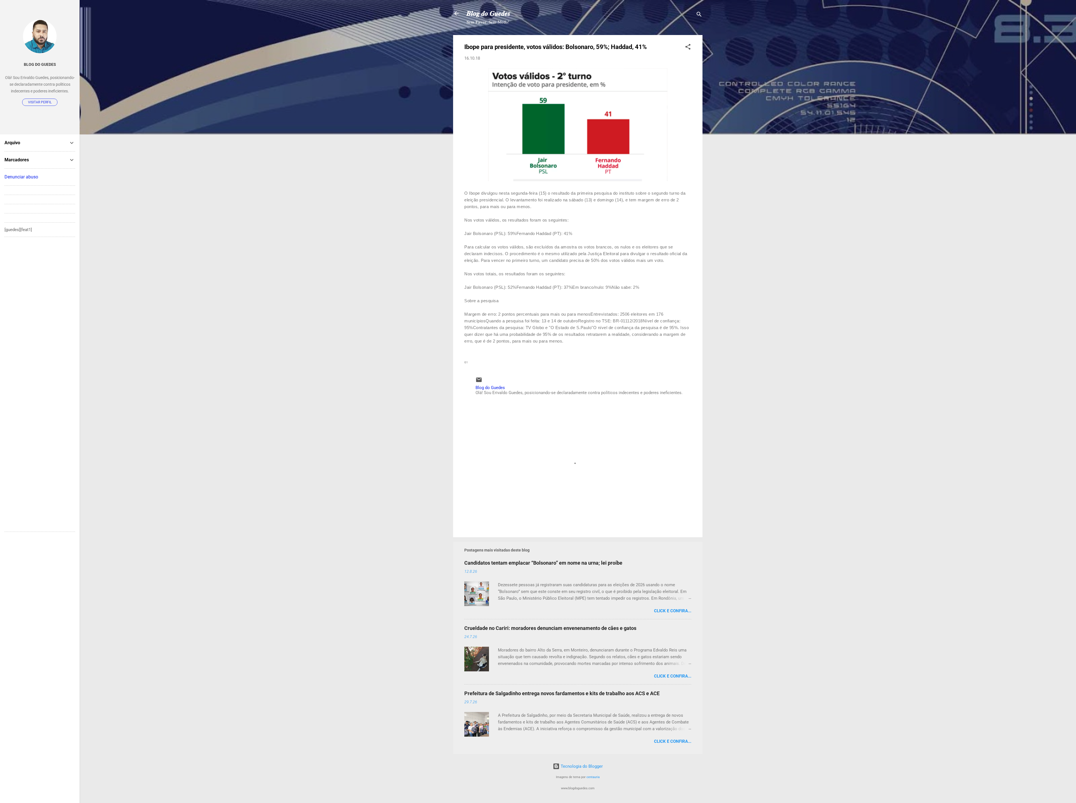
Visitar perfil (40, 102)
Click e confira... (672, 610)
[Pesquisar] (699, 15)
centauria (593, 777)
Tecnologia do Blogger (581, 766)
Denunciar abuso (21, 177)
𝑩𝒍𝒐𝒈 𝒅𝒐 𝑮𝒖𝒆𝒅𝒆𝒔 (488, 13)
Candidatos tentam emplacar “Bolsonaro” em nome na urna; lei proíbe (543, 563)
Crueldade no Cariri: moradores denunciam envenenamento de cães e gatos (550, 628)
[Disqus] (39, 311)
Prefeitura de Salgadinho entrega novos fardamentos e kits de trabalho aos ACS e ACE (562, 693)
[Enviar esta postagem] (479, 381)
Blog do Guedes (40, 64)
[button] (688, 47)
